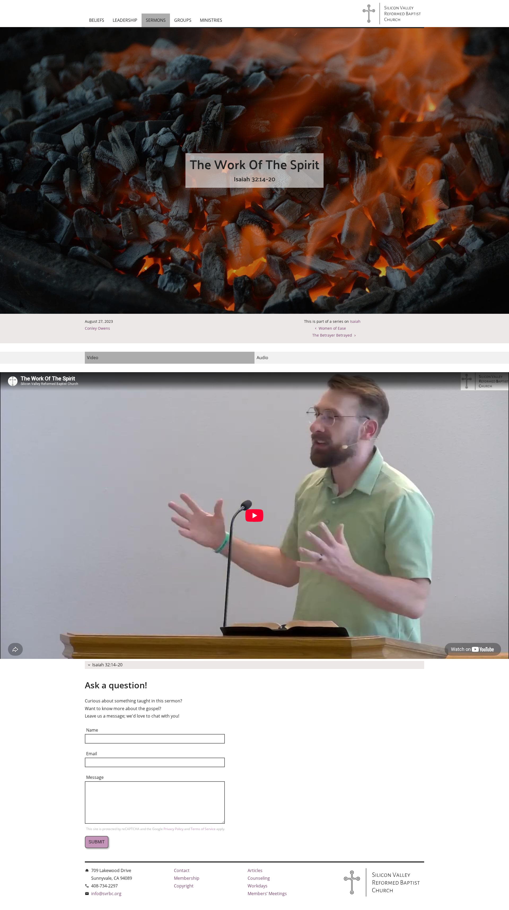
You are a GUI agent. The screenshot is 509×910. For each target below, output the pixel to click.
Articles (255, 870)
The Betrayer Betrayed (332, 335)
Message (95, 777)
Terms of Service (203, 829)
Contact (182, 870)
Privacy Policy (174, 829)
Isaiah (355, 321)
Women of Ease (332, 328)
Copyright (184, 886)
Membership (186, 878)
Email (91, 754)
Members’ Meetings (267, 893)
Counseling (259, 878)
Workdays (257, 886)
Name (92, 730)
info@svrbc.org (106, 893)
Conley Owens (97, 328)
